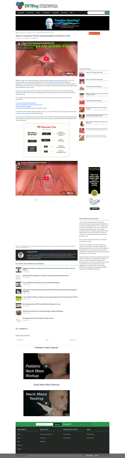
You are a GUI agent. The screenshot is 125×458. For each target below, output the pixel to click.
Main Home (21, 12)
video (23, 80)
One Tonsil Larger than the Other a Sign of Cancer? (96, 128)
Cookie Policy (90, 434)
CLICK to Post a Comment (23, 335)
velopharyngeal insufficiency (60, 80)
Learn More (89, 455)
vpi (29, 247)
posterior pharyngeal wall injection (56, 246)
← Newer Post (20, 340)
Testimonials (66, 438)
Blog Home (30, 12)
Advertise (42, 441)
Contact (19, 449)
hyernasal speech (32, 246)
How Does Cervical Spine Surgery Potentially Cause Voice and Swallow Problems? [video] (97, 115)
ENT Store (64, 12)
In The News (66, 434)
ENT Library (46, 12)
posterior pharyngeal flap (42, 246)
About (18, 438)
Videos (38, 12)
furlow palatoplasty (24, 246)
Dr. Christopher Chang (32, 254)
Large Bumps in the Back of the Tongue (94, 72)
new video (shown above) (24, 91)
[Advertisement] (47, 232)
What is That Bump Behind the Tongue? (94, 79)
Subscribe (55, 12)
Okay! (96, 455)
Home (47, 340)
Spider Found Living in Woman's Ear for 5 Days (96, 135)
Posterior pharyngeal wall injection (26, 103)
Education (20, 445)
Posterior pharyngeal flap (24, 108)
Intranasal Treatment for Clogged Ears (94, 86)
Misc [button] (71, 12)
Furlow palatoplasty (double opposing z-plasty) (30, 104)
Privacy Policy (90, 438)
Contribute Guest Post (46, 434)
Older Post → (73, 340)
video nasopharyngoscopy (24, 113)
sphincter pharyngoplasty (69, 246)
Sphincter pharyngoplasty (24, 106)
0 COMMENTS (34, 38)
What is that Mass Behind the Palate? (94, 100)
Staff (18, 441)
